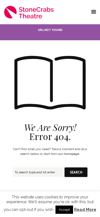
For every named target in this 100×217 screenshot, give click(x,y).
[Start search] (76, 172)
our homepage (68, 154)
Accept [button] (64, 210)
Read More (85, 209)
